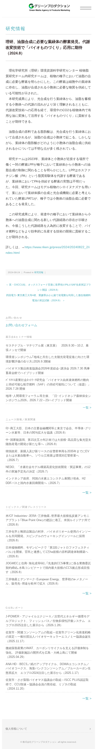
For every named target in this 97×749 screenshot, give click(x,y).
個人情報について (16, 728)
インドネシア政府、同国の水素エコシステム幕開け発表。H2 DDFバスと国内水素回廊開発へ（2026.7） (45, 481)
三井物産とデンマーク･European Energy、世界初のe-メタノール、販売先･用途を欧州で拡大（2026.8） (47, 581)
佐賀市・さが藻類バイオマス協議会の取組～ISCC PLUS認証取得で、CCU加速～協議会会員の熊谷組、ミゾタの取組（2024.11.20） (47, 684)
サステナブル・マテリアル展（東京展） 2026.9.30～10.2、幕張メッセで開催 (47, 348)
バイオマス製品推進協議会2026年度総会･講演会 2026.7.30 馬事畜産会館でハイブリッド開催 (48, 371)
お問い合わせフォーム (21, 325)
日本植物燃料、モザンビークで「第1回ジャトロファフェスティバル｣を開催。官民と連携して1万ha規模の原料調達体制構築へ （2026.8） (47, 552)
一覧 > (87, 407)
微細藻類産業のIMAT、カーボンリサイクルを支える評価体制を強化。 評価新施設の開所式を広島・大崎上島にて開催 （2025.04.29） (47, 652)
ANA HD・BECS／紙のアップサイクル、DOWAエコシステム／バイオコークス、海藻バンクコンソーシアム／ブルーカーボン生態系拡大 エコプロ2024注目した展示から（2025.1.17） (48, 668)
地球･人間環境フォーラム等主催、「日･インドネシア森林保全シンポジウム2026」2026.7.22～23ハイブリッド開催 (48, 398)
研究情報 (15, 28)
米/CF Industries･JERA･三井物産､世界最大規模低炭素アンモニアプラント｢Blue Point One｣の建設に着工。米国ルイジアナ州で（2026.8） (48, 520)
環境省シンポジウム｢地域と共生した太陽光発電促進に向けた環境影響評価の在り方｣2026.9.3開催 (47, 359)
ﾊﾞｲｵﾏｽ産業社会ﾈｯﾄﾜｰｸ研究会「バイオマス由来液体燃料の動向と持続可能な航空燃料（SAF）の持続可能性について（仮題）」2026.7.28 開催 (48, 384)
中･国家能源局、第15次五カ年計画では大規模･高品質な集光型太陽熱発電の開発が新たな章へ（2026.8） (48, 442)
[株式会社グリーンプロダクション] (48, 6)
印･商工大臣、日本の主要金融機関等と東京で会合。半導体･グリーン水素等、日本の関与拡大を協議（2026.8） (48, 430)
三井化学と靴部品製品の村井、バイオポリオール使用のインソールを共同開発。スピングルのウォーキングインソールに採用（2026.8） (48, 536)
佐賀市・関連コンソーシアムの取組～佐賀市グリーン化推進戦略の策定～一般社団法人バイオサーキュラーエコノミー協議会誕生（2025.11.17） (48, 637)
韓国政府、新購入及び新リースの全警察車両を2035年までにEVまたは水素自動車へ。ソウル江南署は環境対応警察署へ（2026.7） (47, 456)
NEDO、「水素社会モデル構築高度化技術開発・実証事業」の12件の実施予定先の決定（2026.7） (48, 469)
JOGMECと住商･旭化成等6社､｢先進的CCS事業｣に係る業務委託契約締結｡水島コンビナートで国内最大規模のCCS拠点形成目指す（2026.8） (48, 568)
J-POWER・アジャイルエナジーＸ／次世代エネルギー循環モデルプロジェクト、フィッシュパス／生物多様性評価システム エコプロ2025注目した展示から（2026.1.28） (48, 621)
